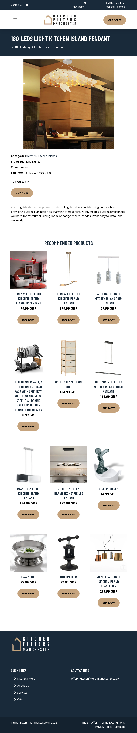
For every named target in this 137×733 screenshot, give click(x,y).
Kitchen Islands (47, 156)
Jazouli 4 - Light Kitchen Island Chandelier (108, 581)
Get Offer (114, 20)
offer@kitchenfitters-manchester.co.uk (95, 678)
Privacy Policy (103, 727)
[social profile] (26, 5)
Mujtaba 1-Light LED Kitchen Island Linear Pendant (109, 386)
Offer (20, 699)
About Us (23, 685)
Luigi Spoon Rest (108, 489)
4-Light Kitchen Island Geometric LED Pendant (68, 493)
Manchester (79, 6)
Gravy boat (28, 577)
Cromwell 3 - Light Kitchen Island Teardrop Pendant (28, 298)
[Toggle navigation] (15, 20)
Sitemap (120, 727)
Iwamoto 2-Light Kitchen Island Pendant (28, 493)
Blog (85, 722)
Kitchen (32, 156)
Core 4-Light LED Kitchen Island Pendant (68, 298)
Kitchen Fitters (26, 678)
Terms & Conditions (112, 722)
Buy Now (22, 192)
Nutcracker (68, 577)
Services (22, 692)
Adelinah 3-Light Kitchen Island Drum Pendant (109, 298)
